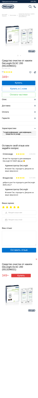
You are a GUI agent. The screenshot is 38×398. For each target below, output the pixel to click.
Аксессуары (13, 15)
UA (32, 1)
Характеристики (9, 128)
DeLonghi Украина (4, 15)
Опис (4, 99)
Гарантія (6, 118)
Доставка (6, 106)
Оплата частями (18, 94)
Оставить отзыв (19, 250)
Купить (18, 82)
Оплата (5, 112)
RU (35, 1)
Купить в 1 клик (18, 88)
